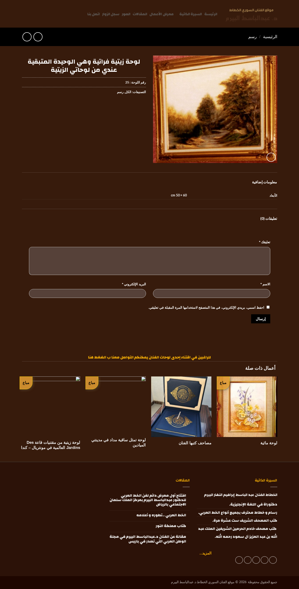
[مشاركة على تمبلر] (108, 106)
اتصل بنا (93, 14)
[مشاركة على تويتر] (133, 106)
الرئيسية (270, 36)
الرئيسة (210, 14)
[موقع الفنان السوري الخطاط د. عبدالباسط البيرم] (251, 15)
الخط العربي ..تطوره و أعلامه (161, 515)
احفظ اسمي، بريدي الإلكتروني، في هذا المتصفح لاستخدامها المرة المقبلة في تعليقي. (206, 307)
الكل (128, 92)
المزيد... (205, 553)
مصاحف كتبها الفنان (195, 443)
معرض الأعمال (161, 14)
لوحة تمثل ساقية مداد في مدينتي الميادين (118, 442)
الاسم (265, 284)
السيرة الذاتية (190, 14)
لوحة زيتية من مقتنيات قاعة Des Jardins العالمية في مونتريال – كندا (50, 445)
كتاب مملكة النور (171, 526)
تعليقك (264, 242)
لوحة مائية (268, 443)
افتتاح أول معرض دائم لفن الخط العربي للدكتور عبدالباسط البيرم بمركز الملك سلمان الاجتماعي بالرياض (148, 500)
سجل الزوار (110, 14)
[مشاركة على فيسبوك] (142, 106)
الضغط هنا (97, 357)
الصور (126, 14)
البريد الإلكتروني (134, 284)
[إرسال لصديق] (125, 106)
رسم (252, 36)
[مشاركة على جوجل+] (116, 106)
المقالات (140, 14)
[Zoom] (271, 157)
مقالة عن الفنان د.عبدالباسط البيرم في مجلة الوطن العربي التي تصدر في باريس (148, 539)
